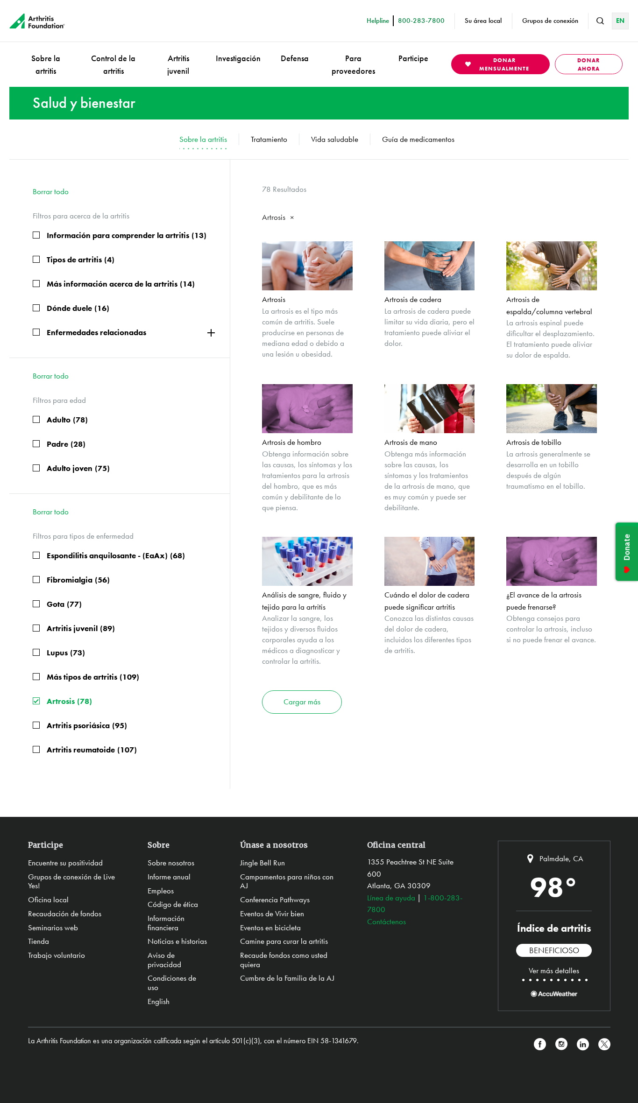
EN (620, 20)
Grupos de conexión (550, 20)
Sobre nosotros (171, 862)
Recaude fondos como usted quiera (283, 960)
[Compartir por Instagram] (561, 1044)
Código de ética (173, 904)
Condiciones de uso (172, 982)
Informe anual (169, 876)
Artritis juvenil (178, 64)
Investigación (238, 58)
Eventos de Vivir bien (272, 913)
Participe (413, 58)
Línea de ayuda (391, 897)
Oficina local (48, 899)
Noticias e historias (177, 941)
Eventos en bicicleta (270, 927)
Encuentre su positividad (65, 862)
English (159, 1001)
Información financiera (166, 923)
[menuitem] (45, 64)
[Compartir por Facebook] (540, 1044)
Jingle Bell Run (262, 862)
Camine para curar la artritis (284, 941)
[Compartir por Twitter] (604, 1044)
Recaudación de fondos (64, 913)
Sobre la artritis (45, 64)
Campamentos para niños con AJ (286, 881)
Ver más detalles (554, 970)
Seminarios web (53, 927)
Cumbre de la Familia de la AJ (287, 978)
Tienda (38, 941)
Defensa (295, 58)
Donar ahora (588, 64)
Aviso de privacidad (164, 960)
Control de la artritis (113, 64)
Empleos (161, 890)
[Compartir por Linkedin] (583, 1044)
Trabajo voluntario (56, 955)
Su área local (483, 20)
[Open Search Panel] (600, 21)
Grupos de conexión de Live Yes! (71, 881)
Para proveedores (353, 64)
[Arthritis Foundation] (37, 21)
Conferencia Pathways (275, 899)
